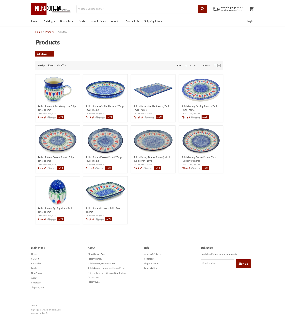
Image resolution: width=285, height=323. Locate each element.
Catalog (48, 21)
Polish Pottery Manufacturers (102, 263)
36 (190, 65)
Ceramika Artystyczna (47, 113)
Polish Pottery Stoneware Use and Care (106, 268)
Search (34, 305)
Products (49, 32)
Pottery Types (94, 282)
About (115, 21)
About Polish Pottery (97, 254)
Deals (82, 21)
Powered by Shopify (39, 313)
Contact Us (132, 21)
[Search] (202, 9)
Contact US (149, 259)
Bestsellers (66, 21)
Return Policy (150, 268)
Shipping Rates (151, 263)
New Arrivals (98, 21)
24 (186, 65)
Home (34, 21)
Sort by (41, 65)
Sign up (243, 263)
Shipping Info (152, 21)
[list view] (219, 65)
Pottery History (95, 259)
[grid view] (214, 65)
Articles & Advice (152, 254)
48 (195, 65)
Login (250, 21)
